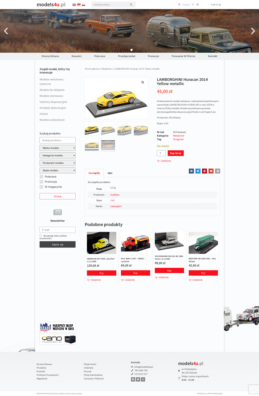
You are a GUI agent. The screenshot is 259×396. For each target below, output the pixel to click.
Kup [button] (102, 273)
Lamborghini (116, 206)
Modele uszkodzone (52, 120)
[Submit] (131, 4)
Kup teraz (175, 153)
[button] (5, 30)
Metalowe (106, 69)
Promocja (51, 181)
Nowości (77, 56)
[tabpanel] (152, 196)
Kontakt (212, 56)
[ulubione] (192, 4)
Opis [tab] (110, 172)
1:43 (112, 200)
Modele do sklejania (52, 90)
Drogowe (178, 139)
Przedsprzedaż (126, 56)
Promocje (153, 56)
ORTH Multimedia (214, 393)
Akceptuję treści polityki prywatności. (53, 237)
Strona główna (92, 69)
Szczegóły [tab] (94, 172)
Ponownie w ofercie (183, 56)
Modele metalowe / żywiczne (52, 81)
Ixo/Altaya (114, 194)
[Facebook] (133, 379)
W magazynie (53, 186)
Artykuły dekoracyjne (53, 108)
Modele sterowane (51, 96)
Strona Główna (50, 56)
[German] (79, 4)
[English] (74, 4)
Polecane (99, 56)
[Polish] (84, 4)
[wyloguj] (197, 4)
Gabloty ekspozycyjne (53, 102)
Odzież (44, 114)
